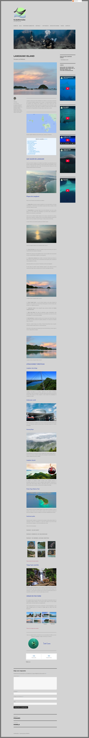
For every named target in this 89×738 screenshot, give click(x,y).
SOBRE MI (16, 25)
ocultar (45, 139)
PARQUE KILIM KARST (32, 150)
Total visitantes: (63, 59)
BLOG (20, 25)
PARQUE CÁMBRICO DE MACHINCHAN (34, 151)
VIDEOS (62, 25)
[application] (67, 140)
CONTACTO (67, 25)
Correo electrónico (18, 696)
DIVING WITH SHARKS (54, 25)
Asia (14, 103)
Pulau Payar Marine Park (32, 148)
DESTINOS (38, 25)
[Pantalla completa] (74, 143)
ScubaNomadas (19, 20)
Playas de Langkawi (30, 142)
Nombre (16, 691)
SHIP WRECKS (45, 25)
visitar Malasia (18, 112)
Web (14, 701)
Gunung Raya (30, 146)
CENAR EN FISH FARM (31, 154)
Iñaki (14, 100)
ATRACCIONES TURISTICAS (32, 143)
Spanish (76, 0)
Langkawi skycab (31, 147)
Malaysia (15, 109)
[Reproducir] (61, 143)
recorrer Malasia (19, 110)
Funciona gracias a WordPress (24, 733)
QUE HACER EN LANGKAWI (32, 141)
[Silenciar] (72, 143)
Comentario (17, 676)
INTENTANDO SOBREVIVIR (28, 25)
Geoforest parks (31, 149)
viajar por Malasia (16, 111)
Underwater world (31, 145)
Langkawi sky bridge (31, 144)
